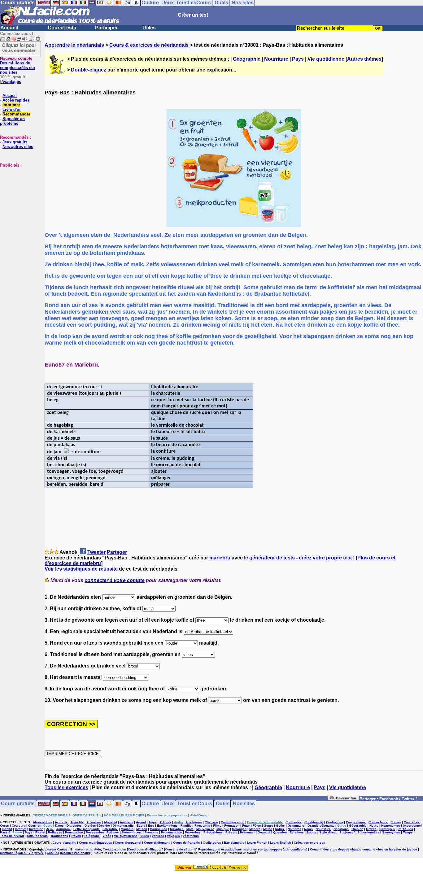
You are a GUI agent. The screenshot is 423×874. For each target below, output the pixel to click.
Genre (268, 825)
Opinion (357, 829)
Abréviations (42, 822)
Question (280, 832)
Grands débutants (320, 825)
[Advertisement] (18, 198)
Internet (20, 829)
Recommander (16, 114)
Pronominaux (132, 832)
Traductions (59, 835)
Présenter (247, 832)
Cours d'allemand (157, 842)
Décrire (104, 825)
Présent (231, 832)
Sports (311, 832)
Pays (298, 59)
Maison (141, 829)
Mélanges (239, 829)
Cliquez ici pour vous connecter (19, 47)
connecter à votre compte (115, 580)
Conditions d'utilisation (145, 849)
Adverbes (93, 822)
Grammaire (296, 825)
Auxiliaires (193, 822)
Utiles (149, 27)
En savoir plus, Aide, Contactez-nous (98, 849)
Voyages (173, 835)
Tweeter (96, 552)
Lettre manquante (86, 829)
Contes (395, 822)
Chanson (211, 822)
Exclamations (167, 825)
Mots (190, 829)
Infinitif (7, 829)
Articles (165, 822)
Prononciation (171, 832)
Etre (151, 825)
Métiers (254, 829)
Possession (95, 832)
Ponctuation (74, 832)
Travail (76, 835)
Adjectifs (77, 822)
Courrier (34, 825)
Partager (117, 552)
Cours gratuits (18, 804)
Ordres (371, 829)
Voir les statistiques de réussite (81, 569)
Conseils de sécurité (180, 849)
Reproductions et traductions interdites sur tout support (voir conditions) (252, 849)
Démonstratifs (123, 825)
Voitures (158, 835)
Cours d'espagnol (128, 842)
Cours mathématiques (95, 842)
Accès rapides (15, 100)
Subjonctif (347, 832)
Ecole (141, 825)
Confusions (334, 822)
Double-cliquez (88, 69)
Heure (373, 825)
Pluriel (40, 832)
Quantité (264, 832)
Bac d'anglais (234, 842)
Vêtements (191, 835)
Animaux (126, 822)
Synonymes (391, 832)
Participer (106, 27)
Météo (267, 829)
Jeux (168, 804)
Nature (280, 829)
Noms (308, 829)
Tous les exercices (66, 787)
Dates (59, 825)
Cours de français (186, 842)
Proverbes (193, 832)
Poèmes (113, 832)
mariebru (219, 557)
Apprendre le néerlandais (74, 45)
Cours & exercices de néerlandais (149, 45)
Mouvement (205, 829)
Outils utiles (212, 842)
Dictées (90, 825)
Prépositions (213, 832)
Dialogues (74, 825)
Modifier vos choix (75, 852)
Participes (387, 829)
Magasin (127, 829)
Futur (246, 825)
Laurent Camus (56, 849)
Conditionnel (313, 822)
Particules (405, 829)
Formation (231, 825)
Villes (144, 835)
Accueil (9, 27)
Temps (408, 832)
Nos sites (244, 804)
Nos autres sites (17, 146)
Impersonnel (412, 825)
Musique (222, 829)
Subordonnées (368, 832)
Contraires (412, 822)
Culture (150, 804)
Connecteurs (378, 822)
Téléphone (92, 835)
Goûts (280, 825)
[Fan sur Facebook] (343, 799)
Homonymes (390, 825)
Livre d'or (11, 109)
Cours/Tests (62, 27)
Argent (141, 822)
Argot (153, 822)
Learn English (280, 842)
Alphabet (110, 822)
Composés (294, 822)
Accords (61, 822)
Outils (222, 804)
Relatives (297, 832)
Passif (5, 832)
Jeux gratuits (14, 142)
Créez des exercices (309, 842)
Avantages (11, 81)
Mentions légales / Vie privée (22, 852)
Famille (186, 825)
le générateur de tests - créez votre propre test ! (299, 557)
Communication (232, 822)
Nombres (294, 829)
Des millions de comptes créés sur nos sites (17, 65)
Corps (4, 825)
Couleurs (18, 825)
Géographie (246, 59)
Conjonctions (356, 822)
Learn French (257, 842)
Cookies (53, 852)
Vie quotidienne (325, 59)
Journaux (63, 829)
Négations (341, 829)
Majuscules (158, 829)
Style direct (328, 832)
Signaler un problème (12, 121)
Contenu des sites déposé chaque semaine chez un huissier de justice (363, 849)
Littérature (110, 829)
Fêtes (257, 825)
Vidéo (106, 835)
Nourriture (276, 59)
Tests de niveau (12, 835)
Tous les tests (37, 835)
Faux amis (202, 825)
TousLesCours (194, 804)
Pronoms (151, 832)
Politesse (55, 832)
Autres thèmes (364, 59)
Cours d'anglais (64, 842)
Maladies (177, 829)
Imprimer (11, 104)
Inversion (36, 829)
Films (217, 825)
